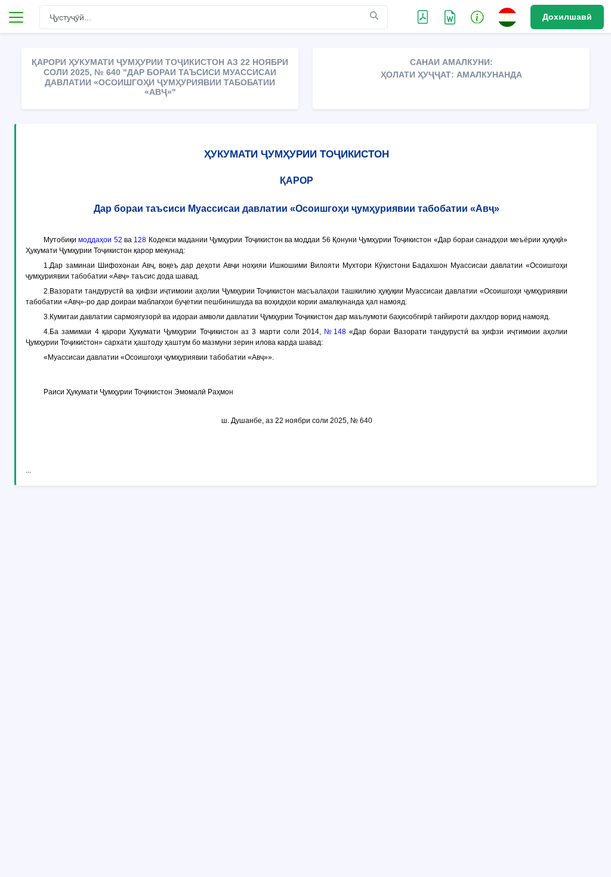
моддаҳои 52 (100, 240)
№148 (334, 332)
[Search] (374, 16)
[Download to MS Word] (423, 17)
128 (140, 240)
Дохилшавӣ (567, 16)
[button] (477, 17)
